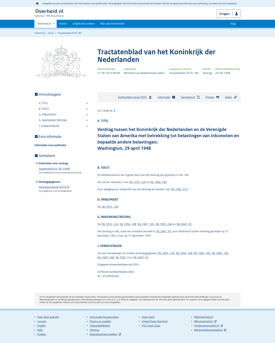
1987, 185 (146, 224)
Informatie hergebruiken (104, 317)
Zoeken (41, 334)
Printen (210, 97)
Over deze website (48, 317)
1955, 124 (137, 182)
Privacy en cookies (100, 321)
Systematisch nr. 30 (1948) (54, 168)
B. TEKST (44, 109)
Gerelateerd (188, 97)
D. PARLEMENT (47, 114)
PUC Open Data (151, 325)
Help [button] (233, 23)
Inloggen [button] (224, 13)
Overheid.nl (44, 25)
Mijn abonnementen (112, 23)
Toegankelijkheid (100, 325)
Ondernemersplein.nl (206, 325)
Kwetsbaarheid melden (103, 334)
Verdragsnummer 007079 (54, 187)
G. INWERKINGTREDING (53, 120)
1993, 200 (163, 224)
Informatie (164, 97)
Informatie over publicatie (50, 145)
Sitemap (94, 330)
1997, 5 (122, 257)
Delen (228, 97)
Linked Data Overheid (155, 321)
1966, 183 (158, 182)
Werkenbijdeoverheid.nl (208, 330)
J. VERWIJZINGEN (49, 126)
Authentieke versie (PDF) (133, 98)
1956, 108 (128, 224)
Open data (148, 317)
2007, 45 (184, 224)
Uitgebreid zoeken (83, 23)
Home (63, 23)
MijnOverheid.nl (203, 317)
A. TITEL (43, 103)
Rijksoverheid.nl (203, 321)
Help (40, 330)
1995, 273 (179, 189)
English (41, 325)
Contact (41, 321)
